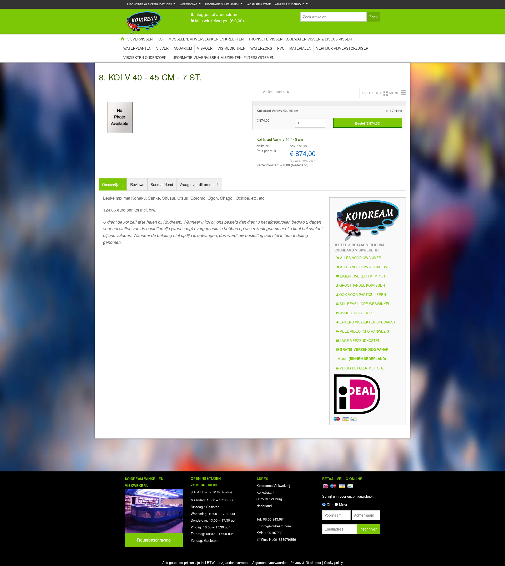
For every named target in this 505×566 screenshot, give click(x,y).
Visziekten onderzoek (144, 58)
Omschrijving (113, 184)
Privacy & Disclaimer (305, 562)
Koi (161, 39)
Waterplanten (137, 48)
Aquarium (183, 48)
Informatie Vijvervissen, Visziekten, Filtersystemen (222, 58)
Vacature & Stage (259, 4)
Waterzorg (261, 48)
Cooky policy (333, 562)
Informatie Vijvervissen (221, 4)
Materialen (300, 48)
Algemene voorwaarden (269, 562)
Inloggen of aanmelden (215, 14)
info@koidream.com (276, 525)
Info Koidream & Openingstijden (148, 4)
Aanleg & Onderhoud (288, 4)
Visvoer (205, 48)
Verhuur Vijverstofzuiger (342, 48)
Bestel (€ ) (367, 123)
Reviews (137, 184)
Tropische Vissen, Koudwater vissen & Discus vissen (300, 39)
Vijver (162, 48)
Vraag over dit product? (199, 184)
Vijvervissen (140, 39)
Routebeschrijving (154, 540)
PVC (280, 48)
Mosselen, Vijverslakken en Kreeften (206, 39)
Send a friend (161, 184)
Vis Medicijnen (231, 48)
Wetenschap (187, 4)
